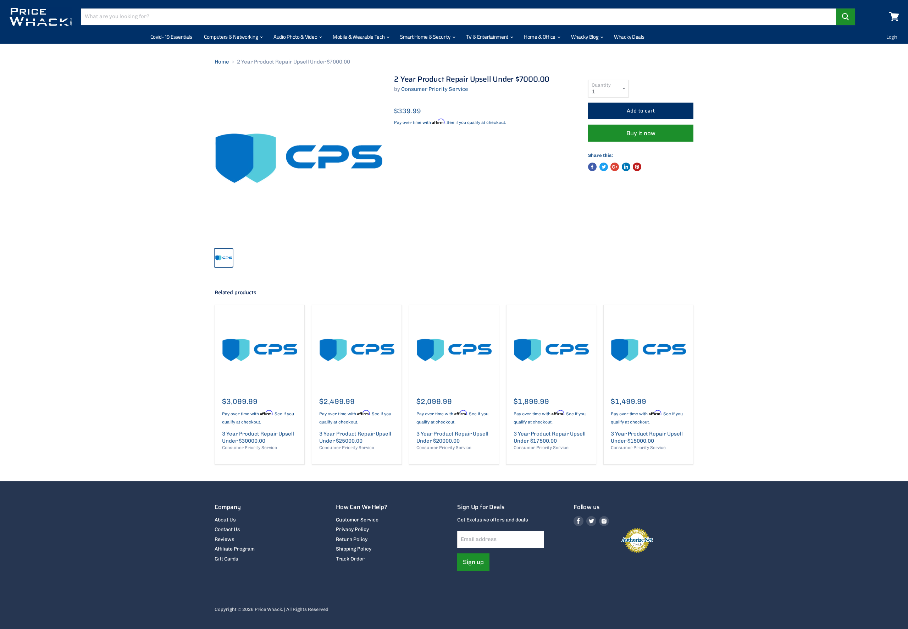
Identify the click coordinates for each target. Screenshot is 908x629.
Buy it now (640, 133)
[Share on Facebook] (592, 167)
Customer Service (357, 520)
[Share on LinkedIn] (626, 167)
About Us (225, 520)
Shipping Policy (353, 549)
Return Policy (351, 539)
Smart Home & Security (425, 37)
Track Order (350, 559)
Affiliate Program (235, 549)
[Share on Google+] (614, 167)
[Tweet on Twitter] (603, 167)
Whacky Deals (629, 37)
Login (891, 36)
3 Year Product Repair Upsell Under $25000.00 (355, 437)
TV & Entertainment (487, 37)
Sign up (473, 562)
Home (222, 62)
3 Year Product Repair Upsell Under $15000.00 (647, 437)
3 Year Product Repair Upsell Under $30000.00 (258, 437)
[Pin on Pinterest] (637, 167)
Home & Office (540, 37)
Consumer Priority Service (434, 89)
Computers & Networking (231, 37)
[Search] (845, 17)
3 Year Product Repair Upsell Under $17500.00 (550, 437)
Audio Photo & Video (295, 37)
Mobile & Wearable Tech (359, 37)
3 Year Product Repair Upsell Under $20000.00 (452, 437)
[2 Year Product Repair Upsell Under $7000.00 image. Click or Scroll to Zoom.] (298, 158)
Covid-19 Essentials (171, 37)
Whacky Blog (585, 37)
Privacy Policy (352, 529)
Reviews (224, 539)
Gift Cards (226, 559)
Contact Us (227, 529)
